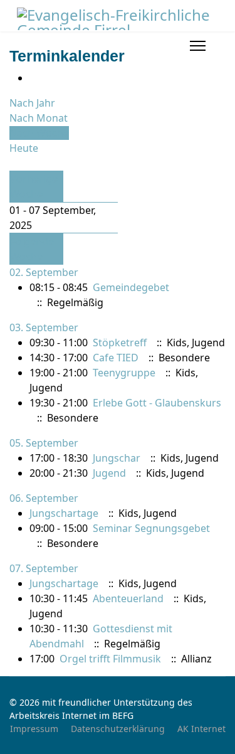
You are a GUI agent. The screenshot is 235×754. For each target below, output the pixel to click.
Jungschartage (63, 513)
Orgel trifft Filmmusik (110, 659)
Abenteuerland (128, 598)
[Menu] (198, 46)
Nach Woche (39, 133)
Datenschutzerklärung (118, 729)
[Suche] (13, 163)
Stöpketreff (120, 342)
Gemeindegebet (131, 287)
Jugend (109, 473)
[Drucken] (33, 78)
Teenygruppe (124, 373)
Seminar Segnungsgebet (151, 528)
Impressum (34, 729)
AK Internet (201, 729)
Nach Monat (38, 118)
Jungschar (116, 458)
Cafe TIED (115, 357)
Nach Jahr (32, 103)
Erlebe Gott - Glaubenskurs (157, 403)
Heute (23, 148)
